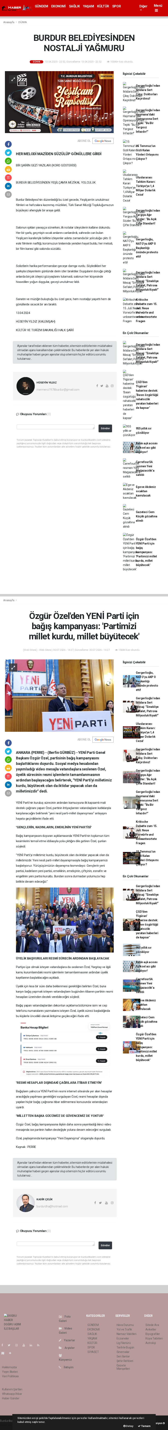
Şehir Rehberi (125, 1361)
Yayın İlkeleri (10, 1371)
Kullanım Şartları (12, 1389)
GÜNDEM (41, 6)
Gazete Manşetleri (123, 1367)
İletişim (68, 1367)
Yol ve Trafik (124, 1329)
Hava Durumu (125, 1325)
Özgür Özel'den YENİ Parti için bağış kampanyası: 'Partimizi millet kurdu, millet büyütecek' (146, 552)
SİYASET (93, 1352)
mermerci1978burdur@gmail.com (57, 389)
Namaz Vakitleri (126, 1334)
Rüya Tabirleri (153, 1338)
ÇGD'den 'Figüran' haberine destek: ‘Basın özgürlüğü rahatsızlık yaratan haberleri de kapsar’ (147, 394)
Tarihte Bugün (125, 1347)
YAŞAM (88, 6)
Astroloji (150, 1343)
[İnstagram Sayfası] (18, 1345)
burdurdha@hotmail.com (52, 1206)
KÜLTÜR (103, 6)
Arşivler (69, 1347)
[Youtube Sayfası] (25, 1345)
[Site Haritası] (4, 1353)
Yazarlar (69, 1340)
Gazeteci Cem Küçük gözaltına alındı (146, 516)
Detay (129, 1426)
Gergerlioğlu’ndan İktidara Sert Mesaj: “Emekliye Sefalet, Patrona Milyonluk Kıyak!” (148, 281)
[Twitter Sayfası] (11, 1345)
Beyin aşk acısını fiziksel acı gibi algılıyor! (147, 448)
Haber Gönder (10, 1398)
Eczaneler (123, 1338)
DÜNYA (22, 22)
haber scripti (8, 1425)
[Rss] (40, 1345)
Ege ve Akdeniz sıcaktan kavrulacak (146, 491)
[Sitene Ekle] (12, 1353)
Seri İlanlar (123, 1356)
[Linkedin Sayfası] (32, 1345)
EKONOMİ (58, 6)
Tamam (146, 1426)
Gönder (105, 428)
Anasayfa (9, 22)
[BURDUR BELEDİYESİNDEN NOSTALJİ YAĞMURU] (59, 101)
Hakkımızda (9, 1367)
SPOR (116, 6)
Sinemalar (123, 1352)
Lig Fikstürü (124, 1343)
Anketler (150, 1329)
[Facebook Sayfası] (3, 1345)
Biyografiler (152, 1334)
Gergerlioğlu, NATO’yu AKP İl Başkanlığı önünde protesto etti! (147, 248)
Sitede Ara (152, 1325)
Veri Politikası (10, 1376)
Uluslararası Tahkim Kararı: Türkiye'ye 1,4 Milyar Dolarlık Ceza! (145, 186)
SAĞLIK (74, 6)
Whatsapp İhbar (12, 1393)
